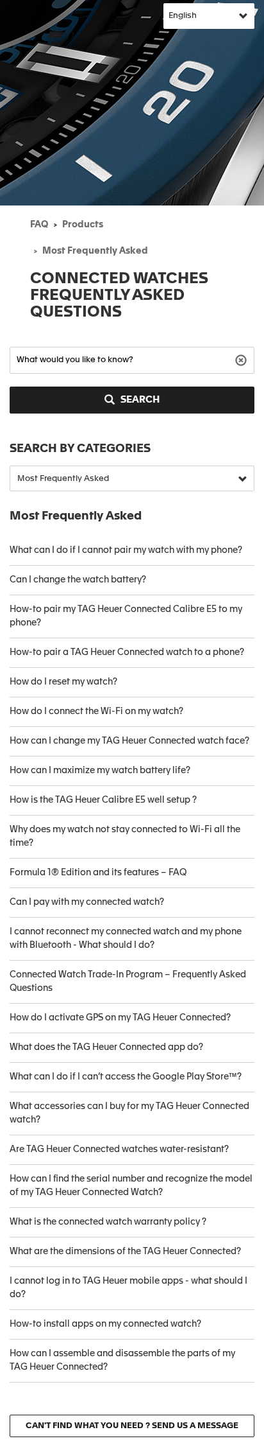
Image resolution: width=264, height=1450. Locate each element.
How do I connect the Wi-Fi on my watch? (96, 711)
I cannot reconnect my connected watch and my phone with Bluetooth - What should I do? (126, 938)
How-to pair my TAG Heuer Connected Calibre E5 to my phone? (126, 616)
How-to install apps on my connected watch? (105, 1324)
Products (82, 224)
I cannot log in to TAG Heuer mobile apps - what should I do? (128, 1288)
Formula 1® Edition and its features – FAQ (98, 872)
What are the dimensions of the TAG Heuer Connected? (125, 1251)
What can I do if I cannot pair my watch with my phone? (126, 550)
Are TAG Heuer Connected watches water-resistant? (119, 1149)
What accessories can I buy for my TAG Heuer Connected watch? (129, 1113)
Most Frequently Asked (95, 251)
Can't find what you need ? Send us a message (132, 1426)
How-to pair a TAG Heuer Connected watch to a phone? (127, 652)
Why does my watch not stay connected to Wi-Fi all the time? (125, 836)
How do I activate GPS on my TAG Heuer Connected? (120, 1017)
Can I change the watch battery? (78, 579)
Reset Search (242, 359)
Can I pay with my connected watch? (87, 902)
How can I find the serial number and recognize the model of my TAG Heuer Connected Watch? (131, 1186)
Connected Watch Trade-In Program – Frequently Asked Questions (128, 981)
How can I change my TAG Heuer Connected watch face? (129, 741)
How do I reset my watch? (63, 681)
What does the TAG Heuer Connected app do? (106, 1047)
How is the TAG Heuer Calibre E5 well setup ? (103, 800)
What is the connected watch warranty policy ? (108, 1222)
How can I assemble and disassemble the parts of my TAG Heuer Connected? (122, 1360)
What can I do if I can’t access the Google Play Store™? (126, 1076)
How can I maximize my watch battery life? (100, 770)
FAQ (39, 224)
